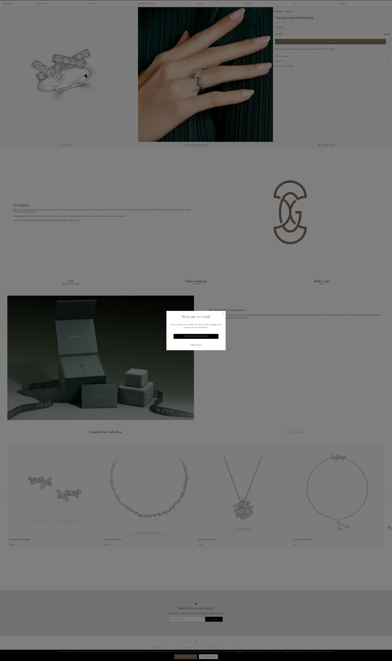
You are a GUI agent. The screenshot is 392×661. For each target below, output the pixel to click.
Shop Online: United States (196, 336)
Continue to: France (196, 345)
